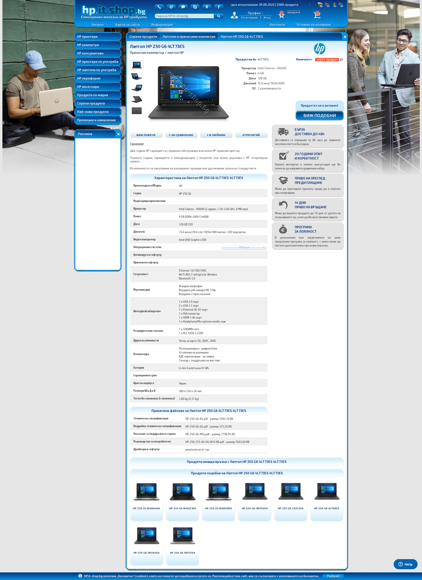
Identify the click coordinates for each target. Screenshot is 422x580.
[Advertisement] (97, 204)
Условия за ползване (314, 25)
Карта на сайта (127, 25)
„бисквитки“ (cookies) (132, 576)
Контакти (277, 25)
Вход (267, 17)
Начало (98, 25)
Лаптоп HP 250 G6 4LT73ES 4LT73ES (258, 462)
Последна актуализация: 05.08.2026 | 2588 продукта (237, 4)
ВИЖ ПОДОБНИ (319, 115)
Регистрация (249, 17)
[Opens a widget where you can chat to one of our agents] (405, 564)
